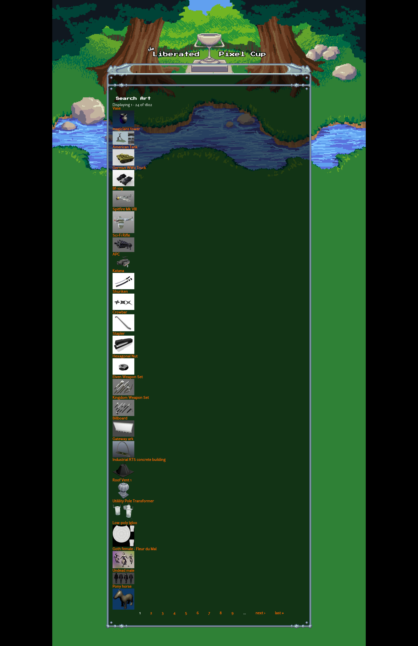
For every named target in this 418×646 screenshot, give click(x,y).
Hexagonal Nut (125, 356)
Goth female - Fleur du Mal (135, 549)
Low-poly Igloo (125, 523)
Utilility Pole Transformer (133, 501)
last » (279, 613)
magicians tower (126, 129)
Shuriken (120, 292)
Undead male (123, 571)
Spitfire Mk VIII (125, 209)
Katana (118, 271)
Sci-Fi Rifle (121, 235)
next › (260, 613)
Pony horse (122, 587)
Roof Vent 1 (122, 480)
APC (116, 254)
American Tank (125, 147)
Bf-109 (118, 189)
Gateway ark (123, 439)
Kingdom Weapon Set (131, 398)
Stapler (119, 334)
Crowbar (120, 312)
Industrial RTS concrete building (139, 460)
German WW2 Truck (129, 168)
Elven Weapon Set (128, 377)
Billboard (120, 418)
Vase (117, 108)
